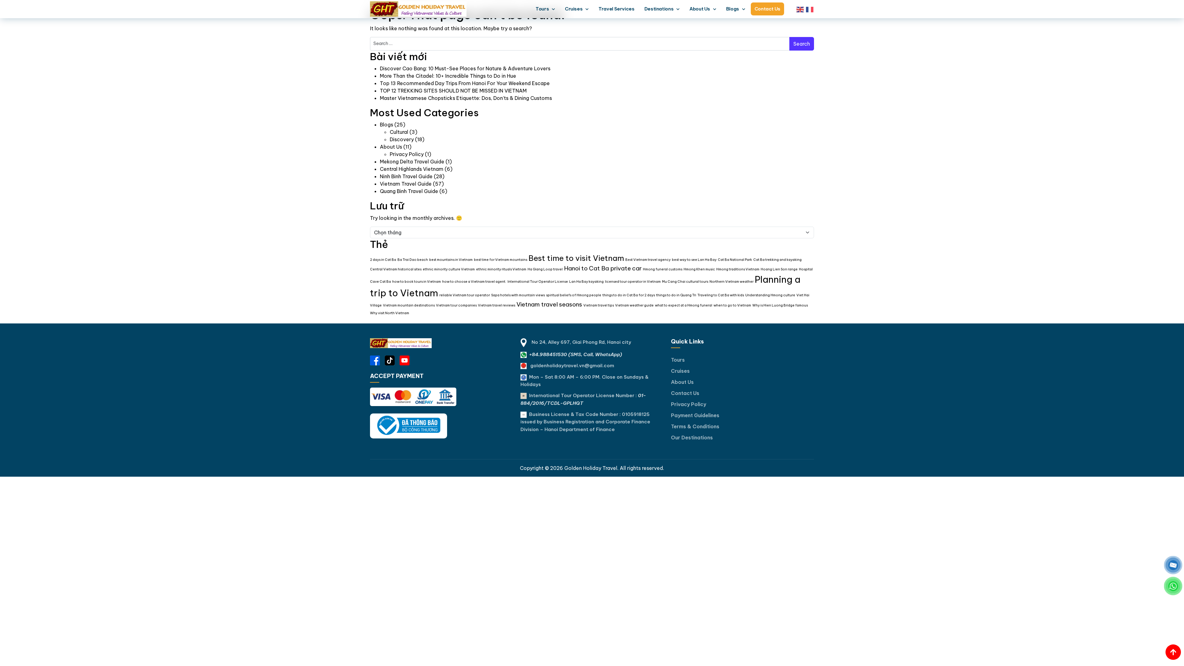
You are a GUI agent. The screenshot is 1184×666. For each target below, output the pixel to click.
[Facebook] (375, 360)
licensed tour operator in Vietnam (633, 281)
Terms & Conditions (695, 426)
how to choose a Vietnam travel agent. (474, 281)
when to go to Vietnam (732, 305)
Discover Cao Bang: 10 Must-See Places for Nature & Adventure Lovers (465, 68)
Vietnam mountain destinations (409, 305)
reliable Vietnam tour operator (464, 295)
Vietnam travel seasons (549, 304)
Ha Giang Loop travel (545, 269)
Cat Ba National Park (735, 259)
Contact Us (767, 9)
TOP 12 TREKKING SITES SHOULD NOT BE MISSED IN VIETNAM (453, 91)
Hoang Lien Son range (779, 269)
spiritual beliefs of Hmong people (573, 295)
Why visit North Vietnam (389, 313)
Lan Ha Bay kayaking (586, 281)
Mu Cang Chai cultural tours (685, 281)
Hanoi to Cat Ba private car (603, 268)
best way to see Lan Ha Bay (694, 259)
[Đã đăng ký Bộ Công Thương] (408, 425)
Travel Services (616, 9)
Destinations (659, 9)
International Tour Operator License (538, 281)
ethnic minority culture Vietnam (449, 269)
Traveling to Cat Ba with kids (720, 295)
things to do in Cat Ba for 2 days (628, 295)
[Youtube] (404, 360)
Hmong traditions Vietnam (737, 269)
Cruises (573, 9)
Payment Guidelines (695, 415)
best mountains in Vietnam (451, 259)
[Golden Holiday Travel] (401, 343)
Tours (542, 9)
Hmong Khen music (699, 269)
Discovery (402, 139)
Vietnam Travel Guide (406, 184)
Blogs (732, 9)
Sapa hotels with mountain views (518, 295)
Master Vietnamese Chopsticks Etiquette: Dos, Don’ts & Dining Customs (466, 98)
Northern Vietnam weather (731, 281)
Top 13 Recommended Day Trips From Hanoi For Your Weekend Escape (465, 83)
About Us (699, 9)
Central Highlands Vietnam (411, 169)
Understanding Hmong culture (770, 295)
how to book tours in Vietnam (416, 281)
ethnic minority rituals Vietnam (501, 269)
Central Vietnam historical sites (395, 269)
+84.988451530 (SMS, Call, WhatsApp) (575, 354)
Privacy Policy (407, 154)
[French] (810, 9)
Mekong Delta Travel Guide (412, 161)
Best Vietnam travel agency (648, 259)
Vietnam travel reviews (496, 305)
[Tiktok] (390, 360)
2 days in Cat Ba (383, 259)
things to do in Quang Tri (676, 295)
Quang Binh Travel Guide (409, 191)
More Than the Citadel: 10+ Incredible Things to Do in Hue (448, 76)
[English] (800, 9)
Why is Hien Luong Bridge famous (780, 305)
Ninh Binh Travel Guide (406, 176)
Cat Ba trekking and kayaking (777, 259)
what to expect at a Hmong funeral (683, 305)
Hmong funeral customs (662, 269)
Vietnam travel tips (598, 305)
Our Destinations (692, 437)
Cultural (399, 132)
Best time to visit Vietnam (576, 258)
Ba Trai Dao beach (412, 259)
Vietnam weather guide (634, 305)
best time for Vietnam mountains (500, 259)
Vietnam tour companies (456, 305)
